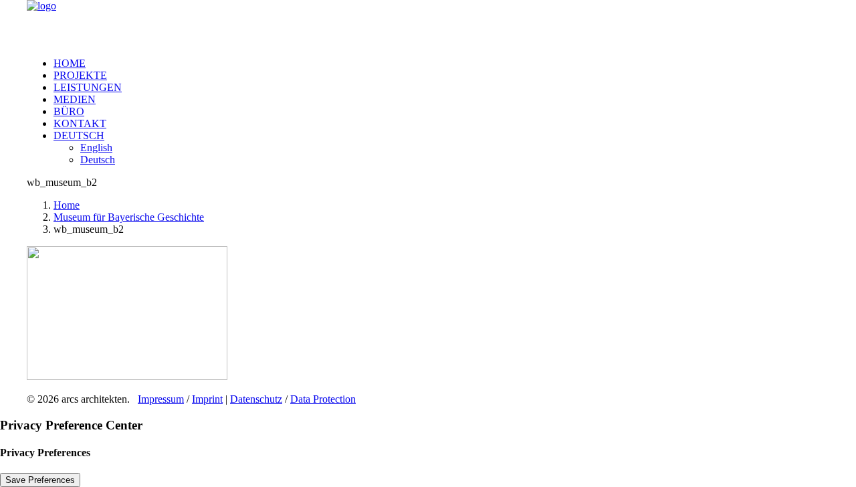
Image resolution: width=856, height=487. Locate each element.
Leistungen (88, 87)
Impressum (161, 399)
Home (70, 63)
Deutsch (79, 135)
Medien (75, 99)
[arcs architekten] (428, 23)
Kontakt (80, 123)
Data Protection (323, 399)
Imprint (207, 399)
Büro (69, 111)
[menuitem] (441, 64)
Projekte (80, 75)
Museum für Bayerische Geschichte (129, 217)
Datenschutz (256, 399)
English (96, 147)
